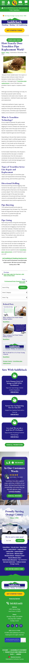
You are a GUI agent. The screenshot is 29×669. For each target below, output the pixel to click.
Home (3, 52)
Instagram (21, 625)
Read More (16, 10)
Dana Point (23, 547)
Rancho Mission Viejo (14, 557)
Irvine (5, 549)
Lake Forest (9, 553)
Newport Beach (9, 555)
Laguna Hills (9, 551)
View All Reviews (14, 496)
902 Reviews (19, 462)
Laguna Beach (21, 549)
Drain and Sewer (14, 40)
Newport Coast (19, 555)
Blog (7, 52)
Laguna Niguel (18, 551)
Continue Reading (14, 491)
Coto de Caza (15, 547)
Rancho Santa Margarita (9, 560)
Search (22, 287)
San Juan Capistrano (9, 562)
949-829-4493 (14, 2)
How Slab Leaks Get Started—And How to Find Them (14, 275)
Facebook (8, 625)
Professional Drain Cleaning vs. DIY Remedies (15, 282)
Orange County (7, 361)
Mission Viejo (19, 553)
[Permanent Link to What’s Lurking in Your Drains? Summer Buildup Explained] (14, 311)
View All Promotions (14, 445)
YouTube (16, 625)
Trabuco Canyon (21, 562)
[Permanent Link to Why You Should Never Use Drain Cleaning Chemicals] (14, 346)
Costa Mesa (6, 547)
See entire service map (14, 569)
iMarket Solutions (16, 657)
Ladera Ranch (12, 549)
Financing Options (14, 598)
